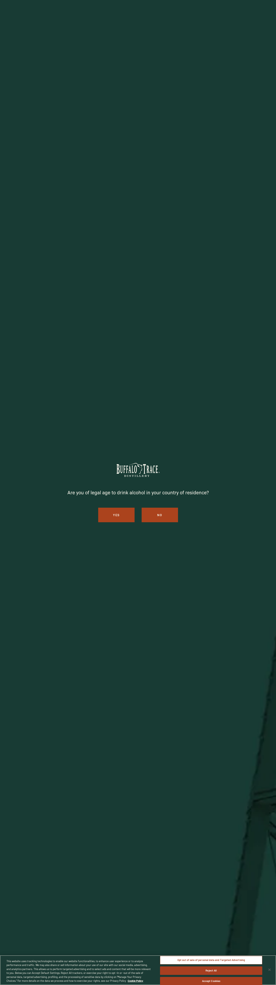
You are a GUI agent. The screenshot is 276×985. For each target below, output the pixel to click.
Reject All (211, 970)
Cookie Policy (135, 980)
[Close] (269, 969)
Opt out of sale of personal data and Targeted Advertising (211, 960)
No (159, 515)
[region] (138, 970)
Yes (116, 515)
